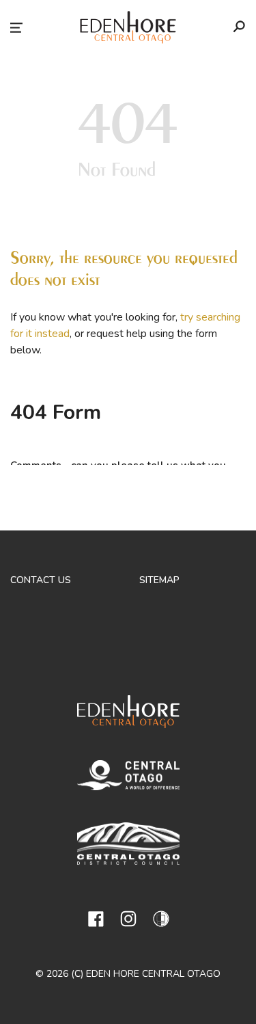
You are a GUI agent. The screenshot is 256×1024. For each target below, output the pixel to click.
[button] (16, 28)
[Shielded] (161, 919)
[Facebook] (95, 919)
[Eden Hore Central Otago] (128, 714)
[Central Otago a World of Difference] (128, 777)
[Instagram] (128, 919)
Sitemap (159, 580)
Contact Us (40, 580)
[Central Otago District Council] (128, 846)
